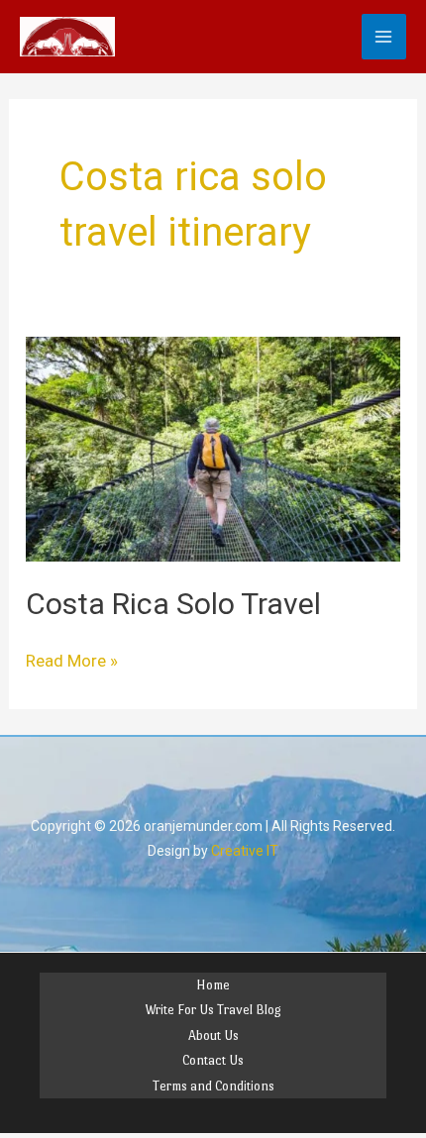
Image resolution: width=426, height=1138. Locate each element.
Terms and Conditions (213, 1086)
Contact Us (213, 1060)
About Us (213, 1035)
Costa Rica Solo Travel (173, 603)
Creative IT (244, 851)
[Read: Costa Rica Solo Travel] (213, 448)
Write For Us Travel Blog (213, 1009)
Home (213, 985)
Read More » (72, 660)
